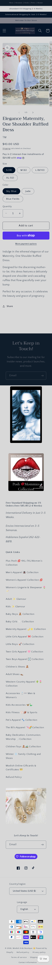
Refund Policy (14, 777)
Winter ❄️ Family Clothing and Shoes (23, 756)
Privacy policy (39, 952)
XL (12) (10, 177)
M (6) (24, 170)
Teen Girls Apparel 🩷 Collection (24, 651)
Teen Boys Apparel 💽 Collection (25, 659)
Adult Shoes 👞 (14, 674)
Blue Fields (12, 199)
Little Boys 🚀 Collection (20, 644)
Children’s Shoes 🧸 (17, 666)
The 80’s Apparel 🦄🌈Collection (25, 727)
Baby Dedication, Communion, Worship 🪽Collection (23, 737)
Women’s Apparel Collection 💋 (24, 580)
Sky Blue (11, 191)
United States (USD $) (24, 891)
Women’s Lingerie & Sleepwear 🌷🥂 (26, 589)
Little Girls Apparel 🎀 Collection (24, 636)
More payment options (26, 244)
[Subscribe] (42, 376)
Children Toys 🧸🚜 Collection (23, 746)
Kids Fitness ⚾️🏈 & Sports (21, 712)
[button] (4, 31)
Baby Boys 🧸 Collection (20, 614)
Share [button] (10, 306)
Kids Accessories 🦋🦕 (19, 705)
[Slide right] (33, 112)
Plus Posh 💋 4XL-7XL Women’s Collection (24, 563)
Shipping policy (37, 957)
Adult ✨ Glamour (16, 599)
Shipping (6, 148)
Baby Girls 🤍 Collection (20, 621)
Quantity (7, 206)
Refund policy (23, 952)
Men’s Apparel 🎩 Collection (22, 572)
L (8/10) (39, 170)
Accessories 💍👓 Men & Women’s (20, 695)
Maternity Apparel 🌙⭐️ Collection (26, 629)
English (24, 909)
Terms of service (19, 957)
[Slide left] (19, 112)
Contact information (28, 962)
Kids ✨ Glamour (15, 606)
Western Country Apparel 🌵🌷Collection (24, 683)
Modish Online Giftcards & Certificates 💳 (21, 767)
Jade (28, 191)
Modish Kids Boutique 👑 (24, 948)
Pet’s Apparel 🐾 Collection (21, 720)
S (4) (9, 170)
